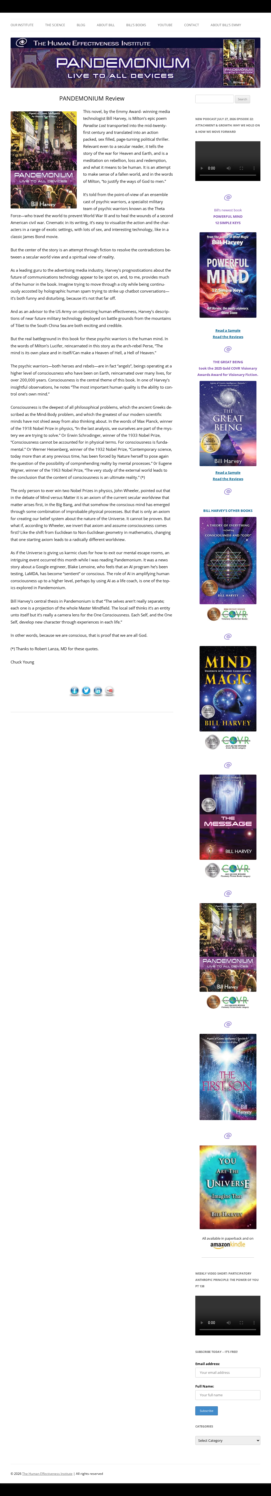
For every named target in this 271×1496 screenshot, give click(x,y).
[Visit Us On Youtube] (109, 695)
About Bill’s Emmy (226, 25)
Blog (81, 25)
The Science (55, 25)
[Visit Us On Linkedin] (97, 695)
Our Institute (22, 25)
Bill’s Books (136, 25)
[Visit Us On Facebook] (74, 695)
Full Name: (204, 1386)
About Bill (106, 25)
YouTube (165, 25)
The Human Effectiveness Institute (47, 1473)
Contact (191, 25)
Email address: (207, 1363)
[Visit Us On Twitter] (86, 695)
